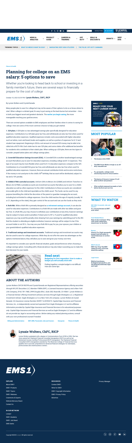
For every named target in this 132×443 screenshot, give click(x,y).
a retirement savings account (58, 206)
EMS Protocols (95, 245)
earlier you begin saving (56, 114)
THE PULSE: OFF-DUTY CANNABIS (91, 47)
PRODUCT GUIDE (50, 38)
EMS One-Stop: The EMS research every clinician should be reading (99, 248)
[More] (43, 38)
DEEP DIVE (120, 38)
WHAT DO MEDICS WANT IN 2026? (33, 47)
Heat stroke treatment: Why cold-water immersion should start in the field (100, 221)
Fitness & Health (11, 66)
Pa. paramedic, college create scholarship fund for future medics (106, 172)
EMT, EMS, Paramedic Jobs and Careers (41, 321)
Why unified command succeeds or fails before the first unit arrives (108, 187)
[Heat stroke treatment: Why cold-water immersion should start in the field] (117, 219)
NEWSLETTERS (99, 31)
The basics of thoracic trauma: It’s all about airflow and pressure (106, 180)
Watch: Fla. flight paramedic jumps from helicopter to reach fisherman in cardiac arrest (101, 235)
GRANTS (109, 39)
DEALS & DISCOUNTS (95, 38)
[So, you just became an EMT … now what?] (117, 206)
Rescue (93, 230)
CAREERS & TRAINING (65, 38)
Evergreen (61, 321)
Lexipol (19, 435)
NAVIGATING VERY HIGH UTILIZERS (61, 47)
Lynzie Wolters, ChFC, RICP (38, 97)
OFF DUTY (82, 38)
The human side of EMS (102, 159)
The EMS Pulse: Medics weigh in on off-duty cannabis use (107, 165)
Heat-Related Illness (97, 218)
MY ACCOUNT (109, 31)
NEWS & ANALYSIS (34, 38)
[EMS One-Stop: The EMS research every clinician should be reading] (117, 246)
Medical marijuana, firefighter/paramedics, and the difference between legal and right (101, 263)
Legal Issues (95, 257)
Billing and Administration (16, 321)
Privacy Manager (104, 381)
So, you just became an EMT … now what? (101, 209)
